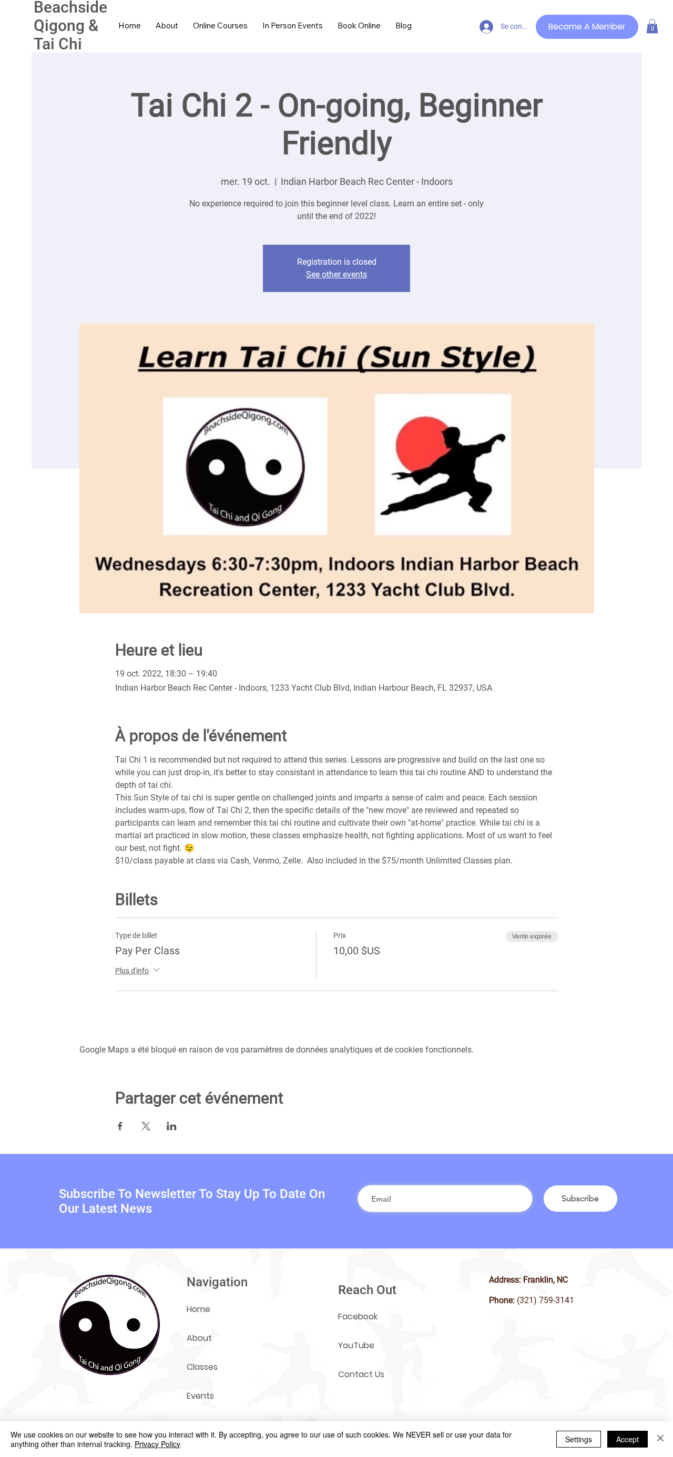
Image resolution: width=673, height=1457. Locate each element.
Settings (578, 1439)
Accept (627, 1439)
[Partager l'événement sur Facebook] (120, 1126)
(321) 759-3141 (545, 1300)
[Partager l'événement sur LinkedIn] (172, 1126)
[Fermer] (660, 1439)
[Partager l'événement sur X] (146, 1126)
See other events (336, 274)
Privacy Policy (157, 1444)
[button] (652, 26)
